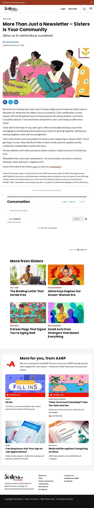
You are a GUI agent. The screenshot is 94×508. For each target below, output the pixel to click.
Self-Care (7, 19)
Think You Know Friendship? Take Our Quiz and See (68, 404)
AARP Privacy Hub (47, 499)
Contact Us (69, 475)
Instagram (43, 489)
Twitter (10, 102)
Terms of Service (31, 499)
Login (63, 9)
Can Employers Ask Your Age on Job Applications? (24, 450)
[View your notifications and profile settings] (86, 219)
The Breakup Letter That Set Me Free (27, 293)
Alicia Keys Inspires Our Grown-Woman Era (64, 293)
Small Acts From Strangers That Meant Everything (63, 332)
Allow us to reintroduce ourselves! (28, 35)
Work (7, 445)
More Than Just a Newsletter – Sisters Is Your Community (46, 26)
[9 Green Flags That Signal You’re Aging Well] (28, 312)
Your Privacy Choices (64, 499)
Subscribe (72, 9)
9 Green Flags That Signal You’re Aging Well (28, 331)
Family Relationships (57, 399)
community (55, 166)
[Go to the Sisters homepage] (12, 9)
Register (72, 202)
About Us (43, 475)
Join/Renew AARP (71, 478)
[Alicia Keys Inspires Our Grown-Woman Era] (66, 274)
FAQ (40, 478)
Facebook (5, 102)
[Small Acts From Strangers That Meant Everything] (66, 312)
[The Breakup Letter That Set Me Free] (28, 274)
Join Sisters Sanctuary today (13, 2)
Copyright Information (13, 499)
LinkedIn (16, 102)
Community (43, 484)
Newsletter (43, 486)
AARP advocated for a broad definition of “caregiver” (65, 457)
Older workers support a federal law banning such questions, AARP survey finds (24, 457)
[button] (83, 8)
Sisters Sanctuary (46, 481)
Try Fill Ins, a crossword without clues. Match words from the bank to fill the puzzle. (23, 407)
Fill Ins (9, 402)
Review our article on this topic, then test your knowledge (66, 410)
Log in (64, 202)
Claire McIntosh (12, 42)
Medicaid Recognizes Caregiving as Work (68, 450)
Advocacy (53, 445)
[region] (47, 227)
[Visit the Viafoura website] (82, 250)
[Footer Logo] (20, 477)
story (35, 166)
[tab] (15, 219)
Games (7, 399)
